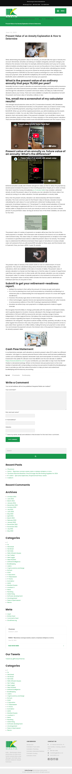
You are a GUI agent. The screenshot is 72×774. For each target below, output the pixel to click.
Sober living (11, 594)
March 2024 (11, 501)
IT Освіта (10, 579)
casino (9, 566)
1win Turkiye (11, 555)
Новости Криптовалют (14, 600)
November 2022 (12, 527)
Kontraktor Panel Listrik (33, 747)
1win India (10, 551)
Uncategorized (12, 598)
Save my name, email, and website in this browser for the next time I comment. (33, 434)
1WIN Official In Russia (14, 553)
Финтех (9, 602)
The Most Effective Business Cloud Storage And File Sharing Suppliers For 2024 (32, 473)
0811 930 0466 (36, 4)
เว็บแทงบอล (10, 469)
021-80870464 (45, 4)
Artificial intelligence (13, 562)
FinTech (9, 570)
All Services (30, 744)
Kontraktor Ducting (32, 753)
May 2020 (10, 531)
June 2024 (10, 499)
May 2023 (10, 514)
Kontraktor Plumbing (32, 749)
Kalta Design (28, 770)
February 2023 (11, 520)
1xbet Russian (11, 559)
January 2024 (11, 503)
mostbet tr (11, 587)
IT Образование (12, 577)
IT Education (11, 575)
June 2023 (10, 511)
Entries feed (11, 616)
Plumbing (10, 592)
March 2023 (11, 518)
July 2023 (10, 509)
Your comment (11, 390)
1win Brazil (10, 549)
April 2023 (10, 516)
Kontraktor (10, 581)
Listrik (9, 583)
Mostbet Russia (12, 585)
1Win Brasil (10, 547)
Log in (9, 614)
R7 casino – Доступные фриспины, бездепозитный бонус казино (27, 475)
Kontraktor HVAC (31, 755)
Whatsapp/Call (27, 4)
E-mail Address (11, 420)
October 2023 (11, 507)
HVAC (9, 572)
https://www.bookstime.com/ (15, 361)
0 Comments (16, 375)
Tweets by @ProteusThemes (15, 659)
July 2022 (10, 529)
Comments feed (12, 618)
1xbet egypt (11, 557)
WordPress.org (12, 620)
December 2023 (12, 505)
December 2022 (12, 524)
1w (8, 544)
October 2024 (11, 497)
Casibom (10, 478)
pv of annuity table (39, 190)
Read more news (13, 645)
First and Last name (12, 412)
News (9, 589)
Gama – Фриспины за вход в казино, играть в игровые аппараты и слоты (29, 471)
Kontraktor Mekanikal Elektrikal (35, 751)
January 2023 (11, 522)
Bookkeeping (26, 375)
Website (8, 427)
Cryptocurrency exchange (15, 568)
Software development (15, 596)
